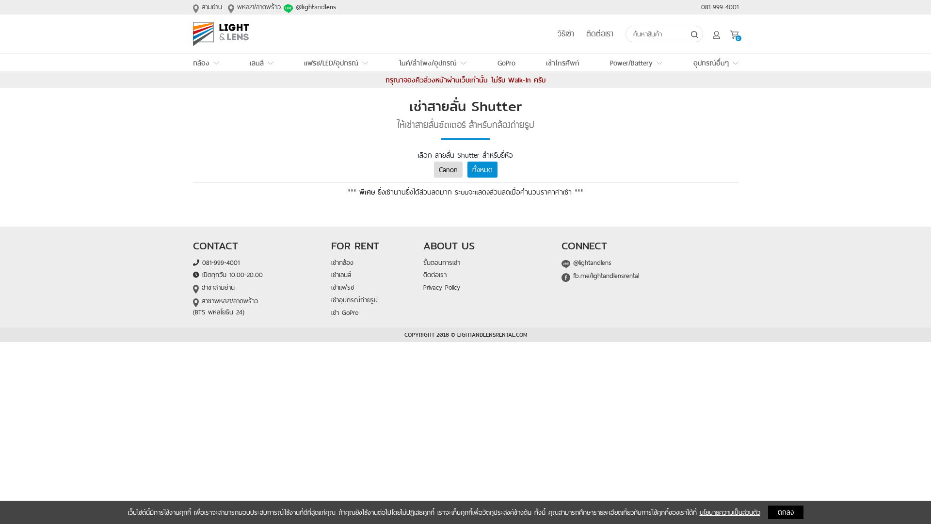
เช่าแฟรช (342, 287)
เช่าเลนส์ (341, 274)
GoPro (506, 63)
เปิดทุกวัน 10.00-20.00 (231, 274)
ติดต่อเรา (599, 34)
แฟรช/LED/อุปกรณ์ (331, 63)
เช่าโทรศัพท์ (562, 63)
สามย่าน (210, 7)
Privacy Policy (441, 287)
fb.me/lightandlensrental (604, 275)
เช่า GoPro (344, 312)
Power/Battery (631, 63)
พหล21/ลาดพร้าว (257, 7)
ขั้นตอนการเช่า (441, 262)
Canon (448, 169)
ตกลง (786, 512)
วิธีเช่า (566, 34)
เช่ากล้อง (342, 262)
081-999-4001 (719, 7)
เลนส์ (257, 63)
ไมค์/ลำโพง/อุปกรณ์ (428, 63)
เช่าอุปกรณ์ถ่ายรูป (354, 300)
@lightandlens (590, 262)
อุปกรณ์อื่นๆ (711, 63)
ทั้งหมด (482, 169)
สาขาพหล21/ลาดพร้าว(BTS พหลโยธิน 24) (225, 306)
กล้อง (201, 63)
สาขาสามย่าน (217, 287)
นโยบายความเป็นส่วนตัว (730, 512)
